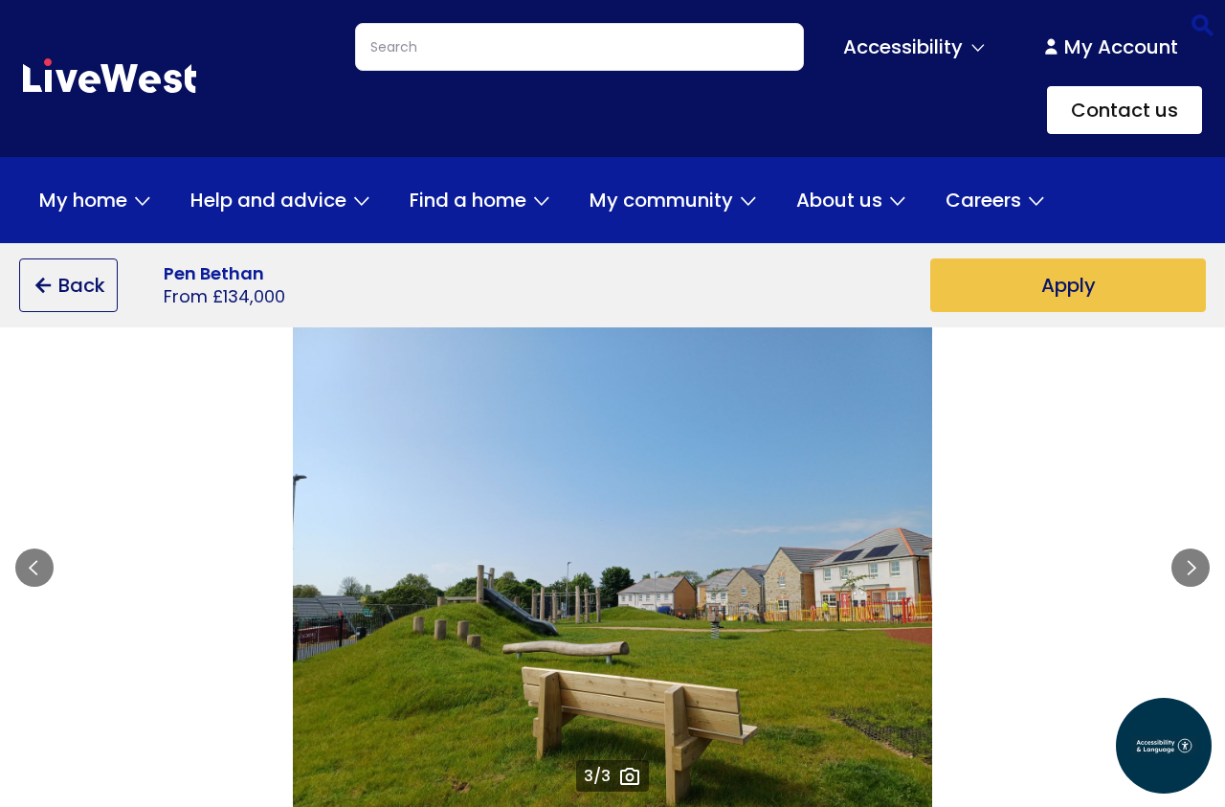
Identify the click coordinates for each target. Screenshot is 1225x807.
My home (83, 200)
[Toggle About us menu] (897, 200)
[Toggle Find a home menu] (541, 200)
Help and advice (268, 200)
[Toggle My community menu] (748, 200)
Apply (1068, 285)
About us (839, 200)
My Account (1121, 47)
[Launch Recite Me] (1164, 746)
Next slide (1190, 568)
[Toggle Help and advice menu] (361, 200)
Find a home (468, 200)
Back (81, 285)
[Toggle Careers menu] (1036, 200)
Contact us (1124, 110)
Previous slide (34, 568)
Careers (983, 200)
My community (661, 200)
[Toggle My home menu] (142, 200)
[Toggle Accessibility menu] (978, 46)
